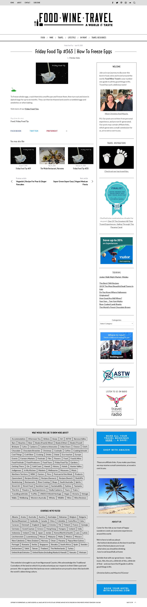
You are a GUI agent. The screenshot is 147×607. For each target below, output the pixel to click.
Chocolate (16, 450)
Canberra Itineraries (48, 446)
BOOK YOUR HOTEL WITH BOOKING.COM (116, 589)
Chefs (84, 446)
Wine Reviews (80, 498)
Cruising (39, 454)
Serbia (34, 544)
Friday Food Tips (32, 109)
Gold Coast (36, 466)
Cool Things (17, 454)
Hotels (64, 466)
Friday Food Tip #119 (23, 168)
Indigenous (16, 470)
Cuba (81, 521)
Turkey (71, 548)
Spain (76, 544)
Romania (25, 544)
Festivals (41, 458)
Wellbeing (23, 498)
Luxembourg (31, 536)
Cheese (76, 446)
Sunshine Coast (42, 486)
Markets (42, 470)
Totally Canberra (55, 490)
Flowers (57, 458)
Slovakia (54, 544)
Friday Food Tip (68, 45)
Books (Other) (61, 443)
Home (12, 3)
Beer (30, 443)
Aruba (23, 517)
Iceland (72, 529)
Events (15, 458)
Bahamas (63, 517)
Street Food (28, 486)
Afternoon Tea (34, 439)
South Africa (65, 544)
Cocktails (58, 450)
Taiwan (35, 548)
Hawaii (47, 466)
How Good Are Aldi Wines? (110, 298)
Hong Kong (51, 529)
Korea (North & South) (63, 533)
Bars (14, 443)
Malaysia (51, 536)
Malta (60, 536)
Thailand (44, 548)
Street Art (16, 486)
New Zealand (33, 540)
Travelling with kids (20, 494)
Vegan (67, 494)
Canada (44, 521)
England (35, 525)
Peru (49, 474)
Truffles (34, 494)
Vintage (85, 494)
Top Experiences (39, 490)
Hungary (62, 529)
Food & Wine (75, 458)
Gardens (74, 462)
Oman (53, 540)
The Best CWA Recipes (109, 283)
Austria (42, 517)
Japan (40, 533)
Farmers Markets (27, 458)
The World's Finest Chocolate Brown (114, 307)
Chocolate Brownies (31, 450)
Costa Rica (72, 521)
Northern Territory (20, 474)
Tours (67, 490)
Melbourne (53, 470)
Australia (32, 517)
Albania (15, 517)
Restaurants (30, 482)
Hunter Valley (76, 466)
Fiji (59, 525)
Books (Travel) (76, 443)
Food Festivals (18, 462)
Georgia (84, 525)
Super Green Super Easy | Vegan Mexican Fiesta (70, 181)
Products (79, 474)
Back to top (130, 602)
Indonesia (16, 533)
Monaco (78, 536)
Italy (33, 533)
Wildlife (61, 498)
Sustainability (56, 486)
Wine (69, 498)
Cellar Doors (65, 446)
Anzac (54, 439)
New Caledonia (18, 540)
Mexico (69, 536)
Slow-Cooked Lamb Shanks (110, 304)
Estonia (52, 525)
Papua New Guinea (76, 540)
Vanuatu (72, 552)
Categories (116, 320)
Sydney (68, 486)
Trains (75, 490)
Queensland (17, 478)
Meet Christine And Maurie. (116, 113)
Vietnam (82, 552)
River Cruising (44, 482)
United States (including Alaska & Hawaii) (49, 552)
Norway (44, 540)
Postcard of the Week (63, 474)
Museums (64, 470)
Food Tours (47, 462)
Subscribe (37, 3)
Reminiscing (17, 482)
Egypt (44, 525)
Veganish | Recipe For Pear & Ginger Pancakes (31, 181)
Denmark (25, 525)
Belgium (73, 517)
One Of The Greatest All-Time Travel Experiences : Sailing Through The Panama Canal (116, 224)
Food (13, 121)
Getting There (18, 466)
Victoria (75, 494)
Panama (61, 540)
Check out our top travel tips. (116, 171)
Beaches (22, 443)
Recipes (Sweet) (66, 478)
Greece (40, 529)
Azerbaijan (52, 517)
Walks (14, 498)
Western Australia (38, 498)
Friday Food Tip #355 (81, 168)
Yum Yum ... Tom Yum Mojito (110, 301)
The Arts (15, 490)
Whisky (52, 498)
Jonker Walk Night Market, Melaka (113, 277)
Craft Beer (28, 454)
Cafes (24, 446)
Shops (54, 482)
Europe (78, 454)
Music (74, 470)
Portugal (15, 544)
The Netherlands (57, 548)
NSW (32, 474)
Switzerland (17, 548)
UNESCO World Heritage (50, 494)
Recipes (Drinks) (32, 478)
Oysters (41, 474)
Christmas (47, 450)
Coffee (68, 450)
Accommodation (19, 439)
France (75, 525)
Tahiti (26, 548)
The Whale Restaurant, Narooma (52, 168)
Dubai (56, 454)
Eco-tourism (67, 454)
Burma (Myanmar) (19, 521)
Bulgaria (82, 517)
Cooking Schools (80, 450)
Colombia (61, 521)
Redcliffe (79, 478)
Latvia (84, 533)
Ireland (26, 533)
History (56, 466)
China (52, 521)
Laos (78, 533)
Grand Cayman (28, 529)
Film (49, 458)
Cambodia (34, 521)
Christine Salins (74, 58)
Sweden (84, 544)
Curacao (15, 525)
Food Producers (33, 462)
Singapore (44, 544)
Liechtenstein (17, 536)
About (19, 3)
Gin (28, 466)
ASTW (68, 439)
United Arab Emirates (21, 552)
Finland (67, 525)
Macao (42, 536)
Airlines (46, 439)
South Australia (66, 482)
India (80, 529)
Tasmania (78, 486)
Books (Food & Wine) (44, 443)
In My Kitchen (30, 470)
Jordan (48, 533)
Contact (27, 3)
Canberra (34, 446)
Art (61, 439)
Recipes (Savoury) (48, 478)
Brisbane (15, 446)
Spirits (78, 482)
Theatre (25, 490)
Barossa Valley (80, 439)
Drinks (48, 454)
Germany (15, 529)
